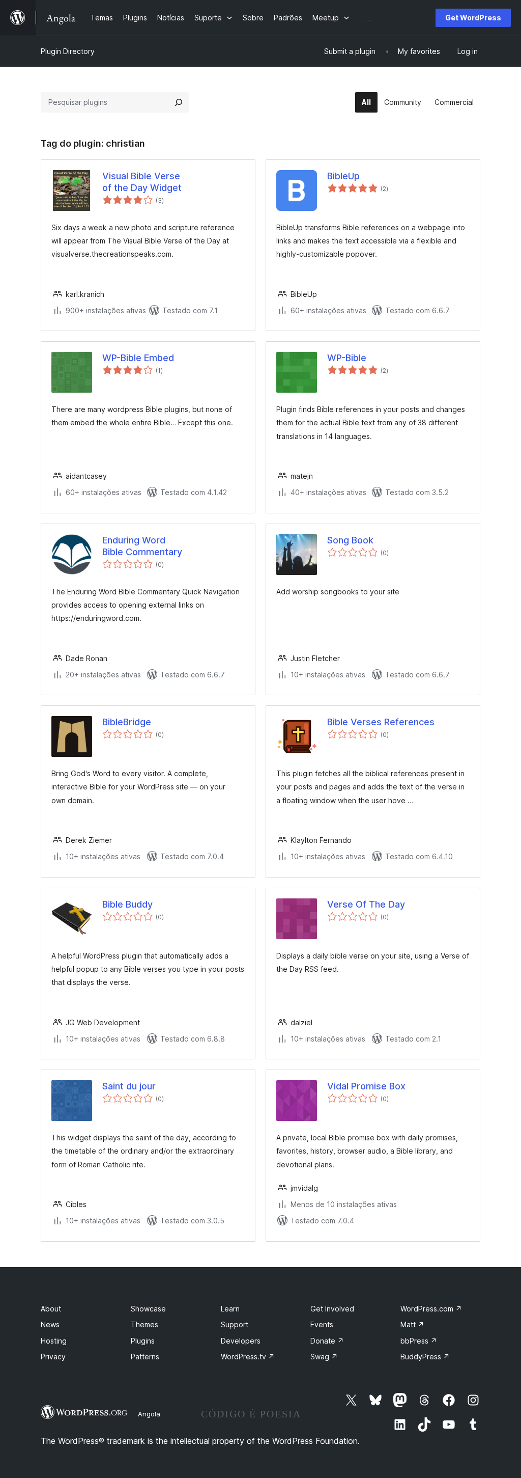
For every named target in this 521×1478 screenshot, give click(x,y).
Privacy (53, 1356)
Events (321, 1324)
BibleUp (343, 176)
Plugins (143, 1340)
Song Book (350, 540)
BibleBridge (126, 722)
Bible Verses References (381, 722)
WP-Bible (346, 357)
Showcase (148, 1308)
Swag (324, 1356)
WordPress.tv (248, 1356)
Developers (240, 1340)
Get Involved (332, 1308)
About (51, 1308)
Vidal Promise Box (366, 1086)
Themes (144, 1324)
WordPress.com (431, 1308)
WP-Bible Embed (138, 357)
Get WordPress (473, 17)
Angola (149, 1414)
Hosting (54, 1340)
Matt (412, 1324)
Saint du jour (129, 1086)
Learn (230, 1308)
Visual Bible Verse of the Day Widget (142, 182)
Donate (327, 1340)
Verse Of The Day (366, 904)
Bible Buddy (127, 904)
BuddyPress (425, 1356)
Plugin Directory (68, 51)
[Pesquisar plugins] (178, 102)
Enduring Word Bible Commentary (142, 546)
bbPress (418, 1340)
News (50, 1324)
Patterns (145, 1356)
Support (234, 1324)
